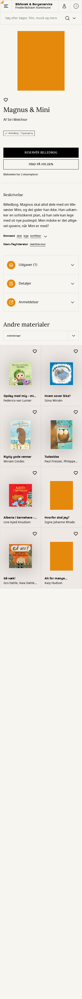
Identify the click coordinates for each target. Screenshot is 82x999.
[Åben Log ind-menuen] (64, 6)
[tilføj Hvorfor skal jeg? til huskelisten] (75, 473)
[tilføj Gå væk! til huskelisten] (34, 534)
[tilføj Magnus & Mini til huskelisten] (5, 99)
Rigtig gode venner (17, 457)
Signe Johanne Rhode (60, 522)
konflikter (35, 236)
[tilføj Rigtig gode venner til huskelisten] (34, 412)
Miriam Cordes (14, 461)
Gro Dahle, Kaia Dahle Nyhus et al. (19, 583)
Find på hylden (41, 164)
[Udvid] (45, 236)
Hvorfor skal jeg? (57, 517)
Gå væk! (9, 578)
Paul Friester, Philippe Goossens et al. (60, 461)
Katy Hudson (53, 583)
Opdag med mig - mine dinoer (20, 396)
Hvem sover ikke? (58, 396)
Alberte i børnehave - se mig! (19, 518)
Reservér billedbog (41, 152)
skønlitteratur (38, 244)
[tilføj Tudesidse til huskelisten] (75, 412)
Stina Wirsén (53, 400)
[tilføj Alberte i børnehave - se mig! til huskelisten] (34, 473)
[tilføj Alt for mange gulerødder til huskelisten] (75, 534)
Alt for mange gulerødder (55, 578)
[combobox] (41, 18)
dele (19, 236)
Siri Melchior (18, 119)
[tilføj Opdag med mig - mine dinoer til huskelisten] (34, 351)
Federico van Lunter (18, 400)
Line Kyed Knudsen (17, 522)
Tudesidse (52, 457)
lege (26, 236)
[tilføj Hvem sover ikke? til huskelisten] (75, 351)
